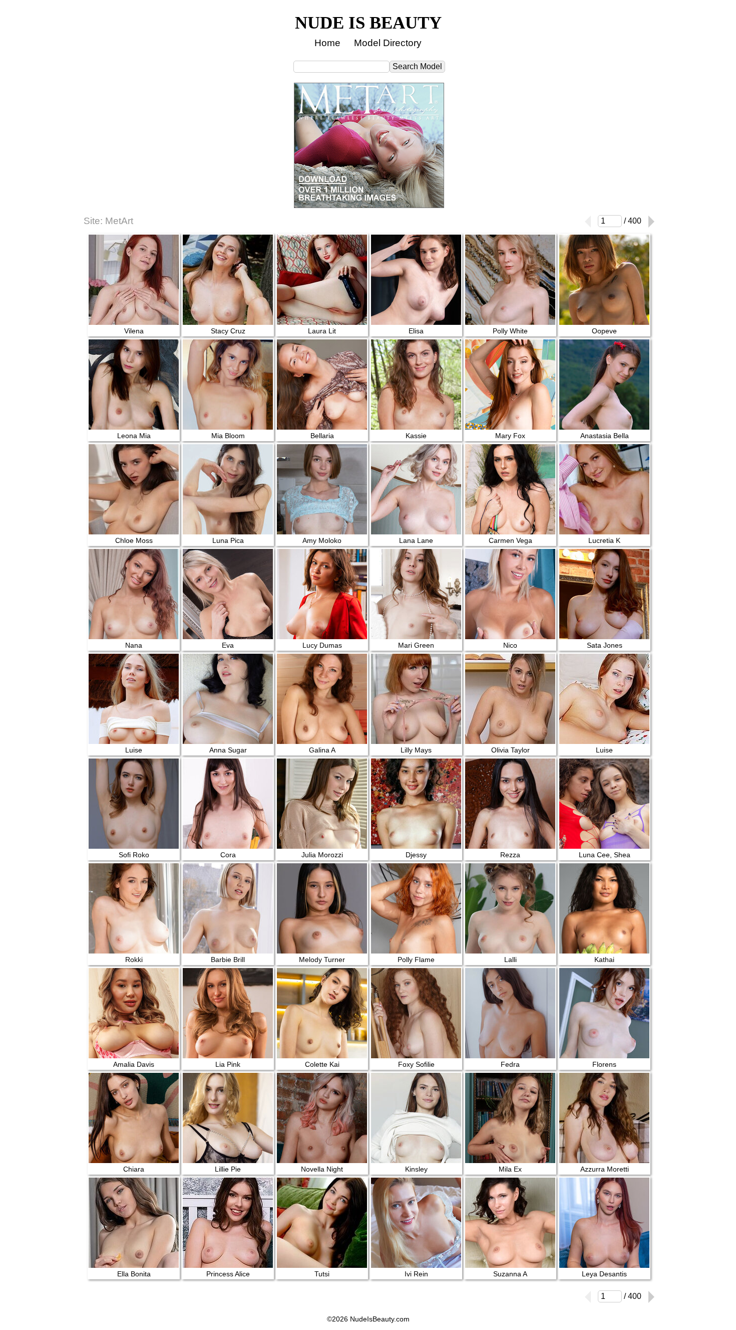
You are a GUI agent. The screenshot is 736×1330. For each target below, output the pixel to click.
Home (327, 43)
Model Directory (388, 43)
